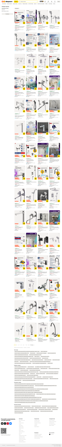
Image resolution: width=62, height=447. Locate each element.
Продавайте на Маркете (37, 435)
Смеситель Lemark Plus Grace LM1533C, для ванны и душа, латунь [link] (20, 160)
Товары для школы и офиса (22, 435)
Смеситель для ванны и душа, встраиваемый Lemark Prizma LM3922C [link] (30, 71)
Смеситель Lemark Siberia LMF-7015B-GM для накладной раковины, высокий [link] (20, 182)
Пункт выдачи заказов (52, 424)
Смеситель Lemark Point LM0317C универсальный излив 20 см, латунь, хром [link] (42, 93)
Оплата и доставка (36, 421)
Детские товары (21, 440)
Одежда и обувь (21, 426)
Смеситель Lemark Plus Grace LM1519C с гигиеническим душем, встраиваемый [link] (54, 137)
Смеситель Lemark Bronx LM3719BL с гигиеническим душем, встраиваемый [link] (43, 250)
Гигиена (20, 424)
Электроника (21, 425)
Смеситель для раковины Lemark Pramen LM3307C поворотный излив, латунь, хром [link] (42, 272)
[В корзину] (24, 23)
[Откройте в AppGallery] (8, 424)
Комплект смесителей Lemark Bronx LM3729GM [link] (31, 182)
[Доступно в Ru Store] (10, 424)
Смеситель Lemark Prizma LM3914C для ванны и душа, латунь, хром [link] (20, 27)
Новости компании (51, 420)
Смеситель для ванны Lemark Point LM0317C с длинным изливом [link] (43, 317)
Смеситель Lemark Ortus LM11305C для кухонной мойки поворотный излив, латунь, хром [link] (54, 160)
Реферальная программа (52, 421)
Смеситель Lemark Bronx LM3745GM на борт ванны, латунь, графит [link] (54, 71)
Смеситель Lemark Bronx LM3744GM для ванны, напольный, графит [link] (31, 340)
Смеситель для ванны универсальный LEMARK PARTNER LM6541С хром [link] (31, 317)
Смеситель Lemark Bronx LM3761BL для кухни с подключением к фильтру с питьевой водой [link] (54, 182)
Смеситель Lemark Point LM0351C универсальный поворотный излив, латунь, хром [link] (31, 93)
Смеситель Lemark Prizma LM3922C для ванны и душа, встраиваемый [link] (31, 49)
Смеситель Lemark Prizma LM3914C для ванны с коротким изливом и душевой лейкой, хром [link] (20, 49)
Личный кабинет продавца (38, 434)
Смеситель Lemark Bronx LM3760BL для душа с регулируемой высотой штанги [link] (43, 227)
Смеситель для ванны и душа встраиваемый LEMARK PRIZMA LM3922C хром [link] (30, 294)
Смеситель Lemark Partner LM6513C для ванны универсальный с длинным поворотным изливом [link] (20, 205)
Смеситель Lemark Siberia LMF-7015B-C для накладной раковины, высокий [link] (31, 272)
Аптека (20, 429)
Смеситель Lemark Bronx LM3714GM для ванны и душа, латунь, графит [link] (20, 272)
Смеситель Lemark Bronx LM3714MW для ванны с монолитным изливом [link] (41, 205)
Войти (59, 1)
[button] (16, 8)
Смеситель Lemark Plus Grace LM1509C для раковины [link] (19, 227)
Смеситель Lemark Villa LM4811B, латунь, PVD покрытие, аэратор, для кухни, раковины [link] (54, 227)
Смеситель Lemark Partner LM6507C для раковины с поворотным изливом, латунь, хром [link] (20, 250)
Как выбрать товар (37, 420)
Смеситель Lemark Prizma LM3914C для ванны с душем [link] (54, 27)
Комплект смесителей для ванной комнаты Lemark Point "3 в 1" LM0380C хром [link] (19, 116)
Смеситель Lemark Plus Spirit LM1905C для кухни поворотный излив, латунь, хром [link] (19, 93)
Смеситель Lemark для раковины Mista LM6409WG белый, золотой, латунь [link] (54, 93)
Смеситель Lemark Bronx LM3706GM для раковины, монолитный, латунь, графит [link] (30, 160)
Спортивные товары (22, 436)
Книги (20, 434)
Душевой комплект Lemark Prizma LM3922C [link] (54, 205)
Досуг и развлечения (22, 420)
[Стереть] (37, 1)
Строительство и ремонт (22, 439)
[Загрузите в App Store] (2, 424)
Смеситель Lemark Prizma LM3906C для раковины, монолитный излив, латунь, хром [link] (31, 27)
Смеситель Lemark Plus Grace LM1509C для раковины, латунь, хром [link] (30, 137)
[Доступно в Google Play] (5, 424)
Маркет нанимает (51, 425)
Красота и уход (21, 430)
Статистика (3, 445)
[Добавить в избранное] (24, 10)
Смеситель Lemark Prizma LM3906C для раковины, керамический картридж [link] (54, 49)
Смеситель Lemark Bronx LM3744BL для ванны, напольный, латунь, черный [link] (31, 115)
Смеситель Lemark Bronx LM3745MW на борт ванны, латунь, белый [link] (54, 250)
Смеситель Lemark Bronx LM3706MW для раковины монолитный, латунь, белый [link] (42, 137)
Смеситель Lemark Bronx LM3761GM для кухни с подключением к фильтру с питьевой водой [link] (55, 272)
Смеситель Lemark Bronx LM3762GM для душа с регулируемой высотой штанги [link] (30, 250)
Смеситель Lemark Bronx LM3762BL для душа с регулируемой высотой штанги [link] (43, 160)
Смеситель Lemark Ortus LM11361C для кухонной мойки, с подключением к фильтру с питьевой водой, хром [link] (54, 115)
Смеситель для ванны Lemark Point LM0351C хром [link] (43, 115)
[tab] (4, 4)
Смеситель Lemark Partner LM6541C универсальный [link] (31, 227)
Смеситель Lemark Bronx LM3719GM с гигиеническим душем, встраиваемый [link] (42, 182)
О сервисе (35, 424)
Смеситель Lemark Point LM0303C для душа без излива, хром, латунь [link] (31, 205)
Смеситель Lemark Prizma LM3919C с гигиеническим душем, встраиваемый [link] (43, 27)
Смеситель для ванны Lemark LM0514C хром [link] (19, 339)
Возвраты (35, 425)
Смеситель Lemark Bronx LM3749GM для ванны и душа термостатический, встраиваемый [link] (54, 317)
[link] (27, 351)
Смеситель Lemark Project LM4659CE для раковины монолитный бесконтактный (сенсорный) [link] (19, 295)
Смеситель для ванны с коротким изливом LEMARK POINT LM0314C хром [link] (42, 294)
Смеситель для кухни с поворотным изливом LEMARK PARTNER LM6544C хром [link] (55, 340)
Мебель (20, 421)
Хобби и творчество (22, 431)
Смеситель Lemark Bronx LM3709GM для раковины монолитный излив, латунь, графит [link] (54, 295)
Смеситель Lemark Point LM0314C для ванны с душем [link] (19, 317)
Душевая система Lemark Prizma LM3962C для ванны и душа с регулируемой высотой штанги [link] (42, 49)
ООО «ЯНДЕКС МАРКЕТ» (57, 444)
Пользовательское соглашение (10, 445)
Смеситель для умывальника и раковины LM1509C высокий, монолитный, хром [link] (19, 137)
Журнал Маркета (36, 426)
